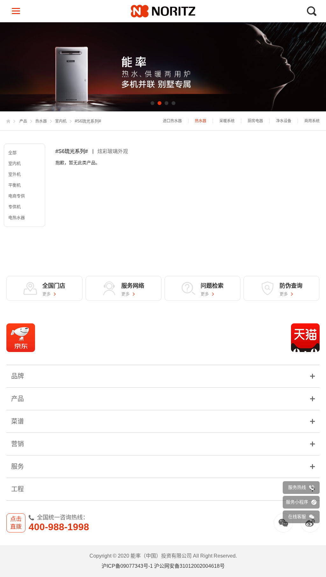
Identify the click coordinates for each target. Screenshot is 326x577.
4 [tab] (173, 103)
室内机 (61, 121)
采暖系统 (227, 121)
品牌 (17, 376)
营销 (17, 443)
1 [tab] (152, 103)
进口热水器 (172, 121)
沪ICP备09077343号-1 (127, 566)
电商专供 (16, 196)
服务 (17, 466)
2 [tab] (159, 103)
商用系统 (312, 121)
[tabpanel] (163, 66)
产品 (23, 121)
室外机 (14, 174)
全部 (12, 152)
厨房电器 (255, 121)
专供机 (14, 206)
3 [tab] (166, 103)
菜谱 (17, 421)
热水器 (41, 121)
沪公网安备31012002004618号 (189, 566)
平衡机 (14, 185)
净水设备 (283, 121)
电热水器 (16, 217)
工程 (17, 489)
